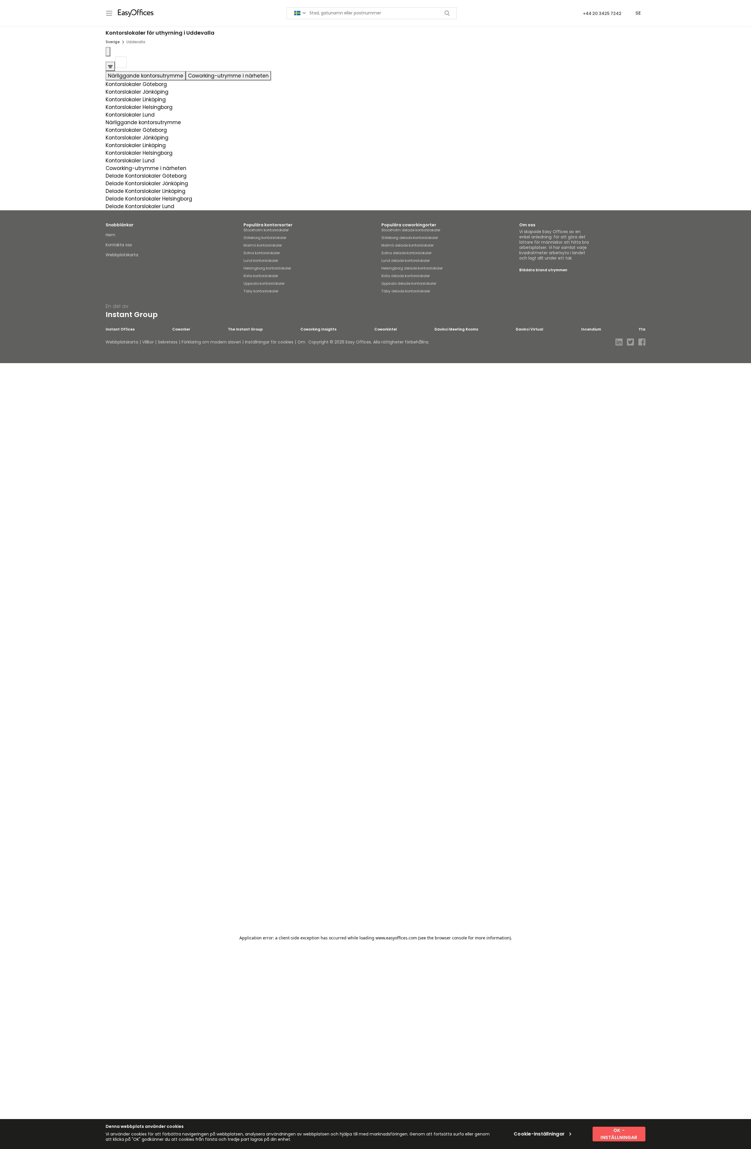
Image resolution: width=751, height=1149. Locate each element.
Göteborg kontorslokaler (264, 237)
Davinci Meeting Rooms (456, 329)
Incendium (591, 329)
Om (301, 342)
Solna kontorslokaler (261, 252)
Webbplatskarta (122, 255)
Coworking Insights (318, 329)
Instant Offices (120, 329)
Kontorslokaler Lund (130, 114)
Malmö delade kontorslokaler (407, 245)
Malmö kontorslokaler (262, 245)
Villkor (148, 342)
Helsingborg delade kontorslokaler (412, 268)
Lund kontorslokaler (260, 260)
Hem (110, 235)
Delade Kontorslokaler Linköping (145, 191)
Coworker (181, 329)
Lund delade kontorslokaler (405, 260)
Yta (642, 329)
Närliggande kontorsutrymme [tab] (145, 75)
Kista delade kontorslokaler (405, 275)
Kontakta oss (119, 244)
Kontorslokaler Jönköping (137, 91)
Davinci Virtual (529, 329)
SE (638, 13)
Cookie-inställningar (539, 1134)
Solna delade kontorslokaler (406, 252)
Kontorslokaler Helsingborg (139, 107)
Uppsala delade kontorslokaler (408, 283)
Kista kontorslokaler (260, 275)
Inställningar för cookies (269, 342)
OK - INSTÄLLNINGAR (619, 1134)
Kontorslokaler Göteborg (136, 84)
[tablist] (375, 75)
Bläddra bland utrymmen (543, 269)
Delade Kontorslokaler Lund (140, 206)
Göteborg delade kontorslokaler (409, 237)
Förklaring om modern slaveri (211, 342)
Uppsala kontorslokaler (264, 283)
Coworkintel (385, 329)
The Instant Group (245, 329)
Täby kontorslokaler (260, 291)
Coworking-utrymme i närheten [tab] (228, 75)
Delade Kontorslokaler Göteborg (146, 175)
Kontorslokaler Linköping (136, 99)
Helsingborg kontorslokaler (267, 268)
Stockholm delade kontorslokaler (410, 230)
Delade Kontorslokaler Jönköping (147, 183)
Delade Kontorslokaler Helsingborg (149, 198)
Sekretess (167, 342)
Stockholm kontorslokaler (266, 230)
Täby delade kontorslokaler (405, 291)
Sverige (113, 41)
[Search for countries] (300, 13)
